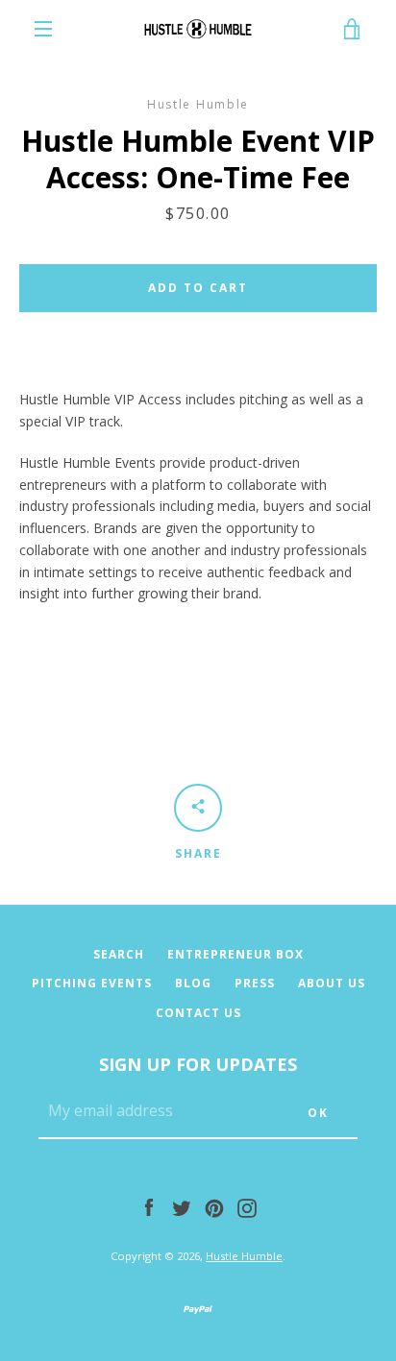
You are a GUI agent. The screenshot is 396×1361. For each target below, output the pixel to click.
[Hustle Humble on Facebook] (149, 1207)
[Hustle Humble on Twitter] (181, 1207)
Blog (193, 983)
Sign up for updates (198, 1064)
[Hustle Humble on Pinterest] (214, 1207)
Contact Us (198, 1013)
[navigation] (43, 29)
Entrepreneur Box (235, 954)
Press (255, 983)
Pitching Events (92, 983)
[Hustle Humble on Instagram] (247, 1207)
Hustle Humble (244, 1256)
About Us (331, 983)
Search (118, 954)
